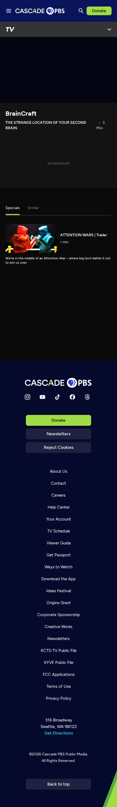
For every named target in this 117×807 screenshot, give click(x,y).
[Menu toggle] (8, 11)
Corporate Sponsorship (58, 614)
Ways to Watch (58, 567)
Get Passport (59, 555)
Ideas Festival (58, 590)
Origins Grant (59, 602)
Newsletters (58, 433)
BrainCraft (21, 113)
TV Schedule (58, 531)
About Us (58, 471)
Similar (33, 208)
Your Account (58, 519)
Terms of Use (59, 686)
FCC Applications (59, 674)
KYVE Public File (58, 662)
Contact (58, 483)
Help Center (59, 507)
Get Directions (58, 733)
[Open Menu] (109, 29)
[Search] (81, 11)
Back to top (58, 784)
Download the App (58, 578)
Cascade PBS (53, 754)
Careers (58, 495)
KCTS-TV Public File (58, 650)
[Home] (58, 383)
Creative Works (58, 626)
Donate (99, 10)
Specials (12, 208)
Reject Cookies (58, 447)
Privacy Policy (58, 698)
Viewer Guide (59, 543)
